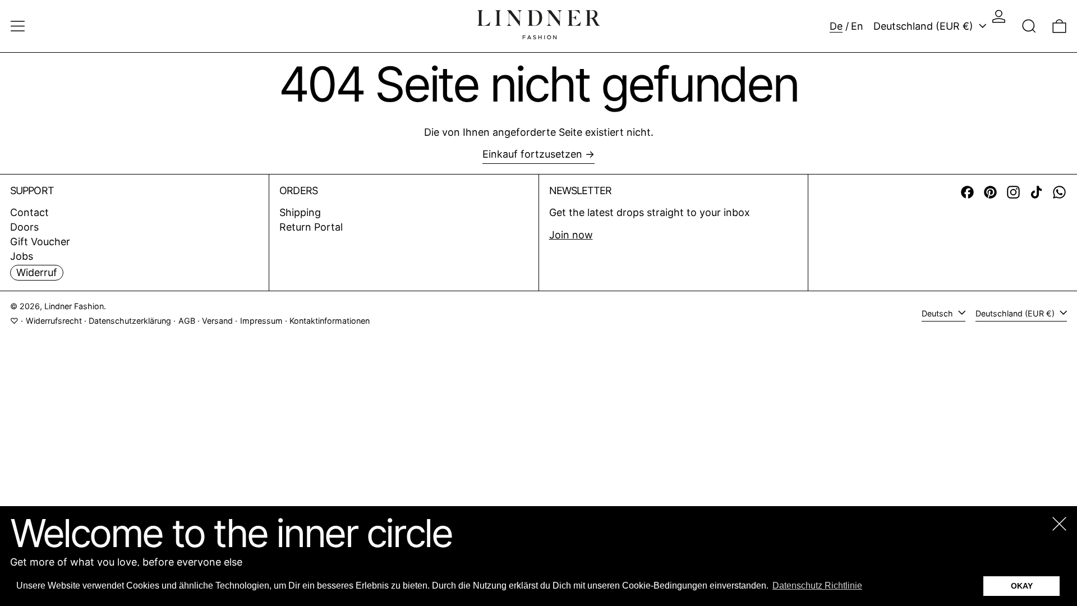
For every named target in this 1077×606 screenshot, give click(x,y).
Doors (24, 227)
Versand (217, 320)
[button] (1029, 26)
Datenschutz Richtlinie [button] (817, 585)
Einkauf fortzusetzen (532, 154)
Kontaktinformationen (329, 320)
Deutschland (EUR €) (924, 26)
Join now (571, 235)
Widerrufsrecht (54, 320)
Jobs (21, 256)
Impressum (261, 320)
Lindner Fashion (74, 306)
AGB (186, 320)
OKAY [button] (1022, 585)
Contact (29, 212)
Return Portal (311, 227)
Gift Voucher (40, 241)
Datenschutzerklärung (130, 320)
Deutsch (938, 313)
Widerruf (36, 272)
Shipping (300, 212)
